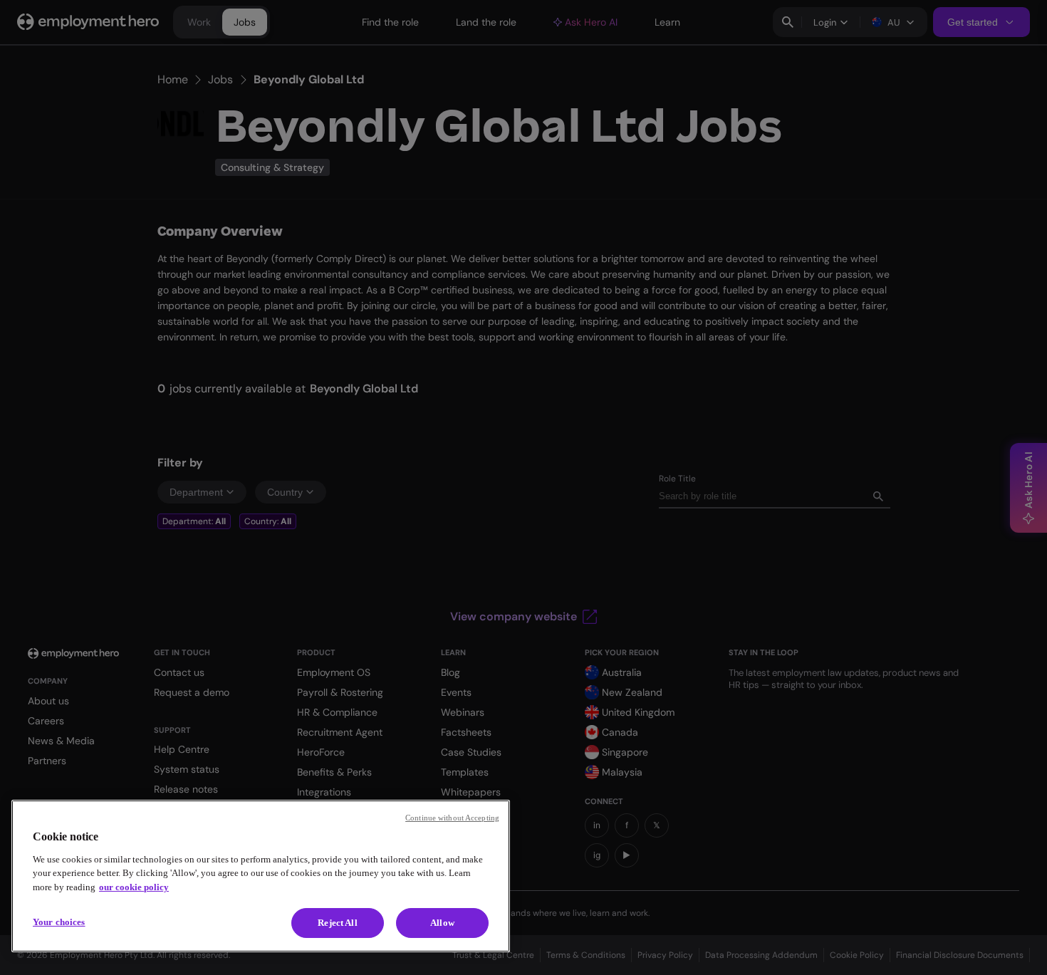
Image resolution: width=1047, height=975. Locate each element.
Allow (442, 922)
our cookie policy (134, 887)
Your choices (59, 922)
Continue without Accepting (452, 817)
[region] (260, 876)
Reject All (337, 922)
